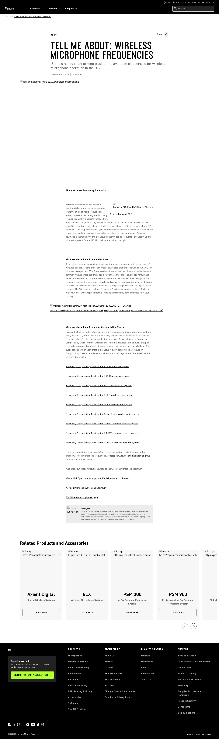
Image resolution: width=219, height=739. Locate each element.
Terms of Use (199, 734)
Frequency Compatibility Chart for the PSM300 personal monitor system (102, 423)
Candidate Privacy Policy (118, 697)
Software (73, 703)
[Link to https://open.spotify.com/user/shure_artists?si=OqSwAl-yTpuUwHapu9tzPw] (27, 724)
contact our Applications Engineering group (128, 455)
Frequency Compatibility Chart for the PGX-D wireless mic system (99, 376)
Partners (110, 685)
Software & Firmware (189, 679)
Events (145, 667)
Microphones (75, 655)
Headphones (74, 673)
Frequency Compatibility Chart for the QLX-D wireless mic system (99, 395)
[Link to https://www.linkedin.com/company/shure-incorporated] (23, 724)
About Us (110, 655)
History (109, 661)
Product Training (187, 673)
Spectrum (146, 679)
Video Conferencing (78, 667)
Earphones (74, 679)
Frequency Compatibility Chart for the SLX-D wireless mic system (99, 385)
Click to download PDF (121, 214)
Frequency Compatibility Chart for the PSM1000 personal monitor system (102, 442)
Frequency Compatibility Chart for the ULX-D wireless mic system (99, 404)
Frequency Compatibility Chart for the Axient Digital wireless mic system (102, 414)
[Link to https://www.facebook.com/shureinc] (9, 724)
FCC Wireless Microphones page (82, 497)
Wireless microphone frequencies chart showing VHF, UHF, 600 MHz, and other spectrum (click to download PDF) (106, 310)
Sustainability (112, 679)
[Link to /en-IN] (14, 8)
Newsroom (147, 661)
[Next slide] (194, 626)
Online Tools (184, 667)
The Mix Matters (113, 673)
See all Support (186, 712)
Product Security (187, 700)
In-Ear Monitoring (77, 685)
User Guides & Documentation (194, 661)
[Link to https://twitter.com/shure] (14, 724)
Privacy (188, 734)
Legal (209, 734)
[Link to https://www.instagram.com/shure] (18, 724)
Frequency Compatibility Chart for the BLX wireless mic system (97, 366)
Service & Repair (187, 655)
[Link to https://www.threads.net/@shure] (42, 724)
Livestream (147, 673)
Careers (109, 667)
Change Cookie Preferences (120, 691)
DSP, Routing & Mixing (80, 691)
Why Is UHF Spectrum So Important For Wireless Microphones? (97, 478)
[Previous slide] (185, 626)
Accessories (74, 697)
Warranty (183, 685)
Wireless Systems (78, 661)
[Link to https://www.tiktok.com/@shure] (38, 724)
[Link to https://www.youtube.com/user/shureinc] (33, 725)
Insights (145, 655)
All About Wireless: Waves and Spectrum (86, 487)
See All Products (77, 709)
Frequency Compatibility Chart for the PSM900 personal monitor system (102, 433)
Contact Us (184, 706)
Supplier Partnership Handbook (194, 693)
